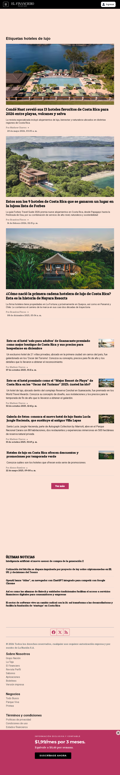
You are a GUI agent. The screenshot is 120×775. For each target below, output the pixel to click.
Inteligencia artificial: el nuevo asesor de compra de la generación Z (45, 561)
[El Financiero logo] (22, 4)
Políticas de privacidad (18, 719)
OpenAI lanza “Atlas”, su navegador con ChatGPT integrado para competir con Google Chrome (55, 582)
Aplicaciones (13, 677)
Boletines (11, 680)
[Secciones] (5, 4)
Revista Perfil (13, 669)
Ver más (60, 486)
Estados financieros (17, 727)
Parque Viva (12, 702)
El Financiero (13, 665)
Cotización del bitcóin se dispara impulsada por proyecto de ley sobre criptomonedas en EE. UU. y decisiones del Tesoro (59, 571)
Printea (10, 705)
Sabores (10, 673)
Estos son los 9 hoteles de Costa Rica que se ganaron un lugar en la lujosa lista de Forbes (60, 203)
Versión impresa (15, 684)
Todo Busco (12, 698)
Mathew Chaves (18, 127)
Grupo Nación (13, 658)
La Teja (10, 661)
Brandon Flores (18, 219)
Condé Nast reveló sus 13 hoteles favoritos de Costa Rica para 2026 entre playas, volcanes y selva (57, 111)
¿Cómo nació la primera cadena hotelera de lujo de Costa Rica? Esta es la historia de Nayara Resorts (58, 296)
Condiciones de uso (17, 723)
